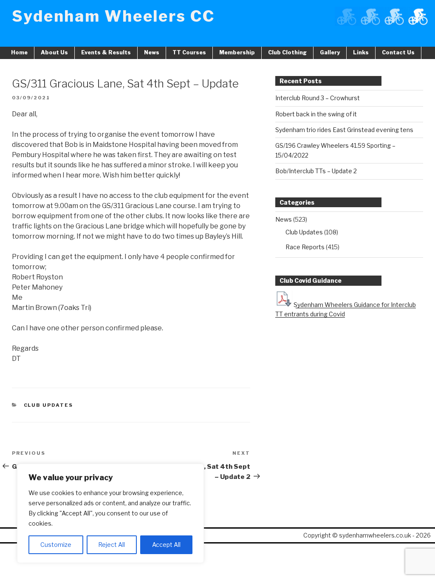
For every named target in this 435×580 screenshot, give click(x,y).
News (151, 52)
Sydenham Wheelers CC (113, 16)
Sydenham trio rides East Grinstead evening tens (344, 129)
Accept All (166, 544)
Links (361, 52)
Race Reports (305, 247)
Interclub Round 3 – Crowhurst (317, 97)
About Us (54, 52)
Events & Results (106, 52)
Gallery (330, 52)
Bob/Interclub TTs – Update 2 (316, 171)
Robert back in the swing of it (316, 114)
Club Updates (48, 405)
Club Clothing (287, 52)
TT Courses (189, 52)
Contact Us (398, 52)
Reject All (111, 544)
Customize (55, 544)
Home (19, 52)
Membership (237, 52)
